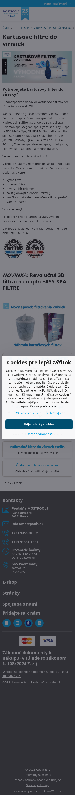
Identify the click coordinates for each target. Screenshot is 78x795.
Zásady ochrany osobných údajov (39, 413)
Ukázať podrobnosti (39, 434)
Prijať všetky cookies (39, 424)
